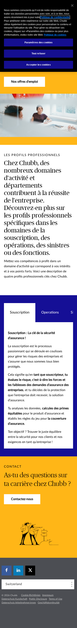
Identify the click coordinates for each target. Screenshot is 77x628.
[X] (30, 570)
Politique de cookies (55, 34)
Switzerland (14, 584)
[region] (38, 36)
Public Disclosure (38, 599)
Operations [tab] (50, 312)
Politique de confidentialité (55, 17)
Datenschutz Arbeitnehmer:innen (19, 602)
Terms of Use (55, 599)
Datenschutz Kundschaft (14, 599)
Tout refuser (38, 53)
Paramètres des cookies (38, 42)
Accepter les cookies (38, 64)
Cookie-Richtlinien (30, 595)
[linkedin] (18, 570)
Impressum (48, 595)
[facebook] (6, 570)
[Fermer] (72, 5)
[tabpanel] (38, 385)
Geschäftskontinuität (48, 602)
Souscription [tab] (19, 312)
